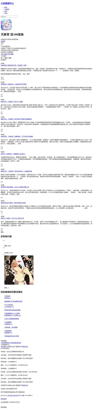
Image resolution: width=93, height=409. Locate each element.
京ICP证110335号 (13, 395)
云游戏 (7, 9)
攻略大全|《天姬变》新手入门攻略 (12, 101)
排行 (5, 11)
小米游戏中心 (7, 3)
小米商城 (12, 343)
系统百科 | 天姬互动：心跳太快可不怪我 (13, 84)
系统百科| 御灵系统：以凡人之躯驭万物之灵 (15, 187)
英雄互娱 (18, 343)
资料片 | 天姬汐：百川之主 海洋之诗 (12, 218)
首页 (5, 7)
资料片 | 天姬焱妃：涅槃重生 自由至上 (13, 154)
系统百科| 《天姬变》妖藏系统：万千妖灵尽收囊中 (17, 136)
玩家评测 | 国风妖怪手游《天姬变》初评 (13, 65)
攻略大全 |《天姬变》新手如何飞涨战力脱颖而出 (16, 119)
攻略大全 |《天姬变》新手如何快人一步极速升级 (16, 171)
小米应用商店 (5, 343)
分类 (5, 13)
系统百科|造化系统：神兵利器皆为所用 (13, 203)
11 (3, 79)
